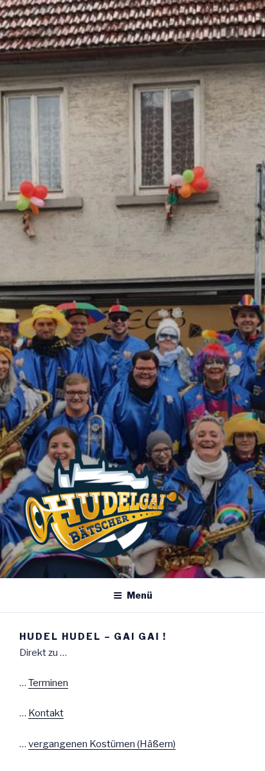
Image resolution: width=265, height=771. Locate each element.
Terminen (48, 683)
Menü (139, 595)
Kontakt (46, 713)
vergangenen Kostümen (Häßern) (102, 744)
